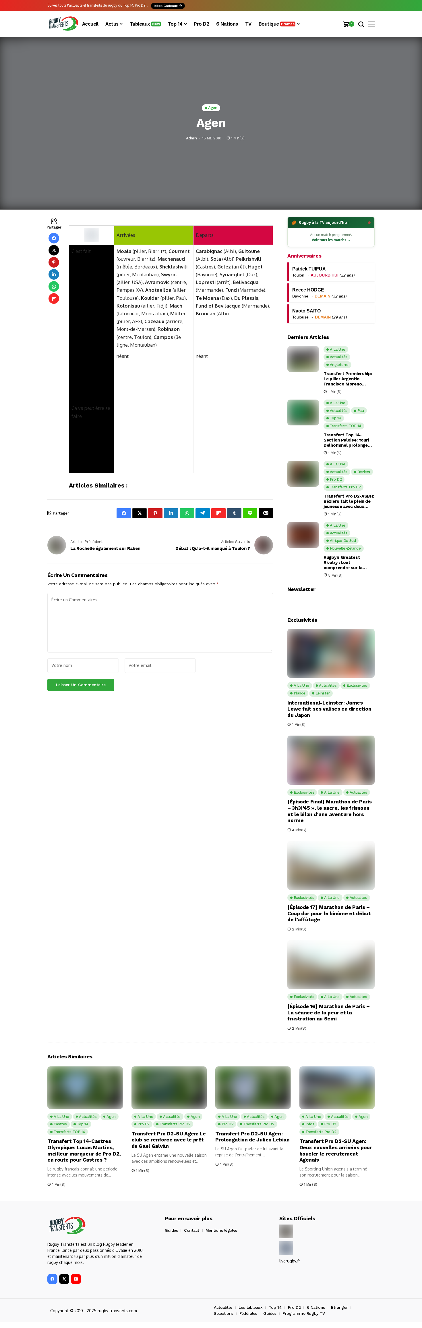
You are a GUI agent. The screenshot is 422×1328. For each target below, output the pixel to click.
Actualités (223, 1307)
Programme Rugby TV (303, 1313)
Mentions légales (221, 1230)
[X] (64, 1279)
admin (191, 138)
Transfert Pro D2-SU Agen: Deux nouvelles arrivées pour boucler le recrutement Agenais (335, 1150)
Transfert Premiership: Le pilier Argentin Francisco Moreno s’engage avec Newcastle (348, 379)
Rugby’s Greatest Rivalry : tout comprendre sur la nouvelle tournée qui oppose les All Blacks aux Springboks (346, 562)
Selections (223, 1313)
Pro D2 (294, 1307)
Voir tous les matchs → (331, 239)
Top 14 (275, 1307)
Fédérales (248, 1313)
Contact (191, 1230)
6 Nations (316, 1307)
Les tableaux (250, 1307)
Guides (171, 1230)
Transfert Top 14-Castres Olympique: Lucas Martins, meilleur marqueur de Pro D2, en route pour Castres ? (84, 1150)
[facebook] (52, 1279)
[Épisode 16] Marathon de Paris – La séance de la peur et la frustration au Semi (328, 1012)
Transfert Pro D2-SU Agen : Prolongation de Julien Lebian (252, 1137)
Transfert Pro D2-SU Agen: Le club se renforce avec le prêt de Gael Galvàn (168, 1140)
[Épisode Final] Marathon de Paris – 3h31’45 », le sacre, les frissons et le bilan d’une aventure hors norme (329, 811)
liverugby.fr (289, 1260)
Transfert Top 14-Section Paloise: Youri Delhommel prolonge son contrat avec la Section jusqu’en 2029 (347, 440)
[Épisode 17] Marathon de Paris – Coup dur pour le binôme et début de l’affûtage (329, 913)
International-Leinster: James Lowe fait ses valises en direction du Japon (329, 709)
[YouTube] (76, 1279)
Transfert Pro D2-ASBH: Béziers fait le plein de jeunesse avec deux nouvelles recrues (349, 501)
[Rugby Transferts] (63, 24)
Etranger (339, 1307)
